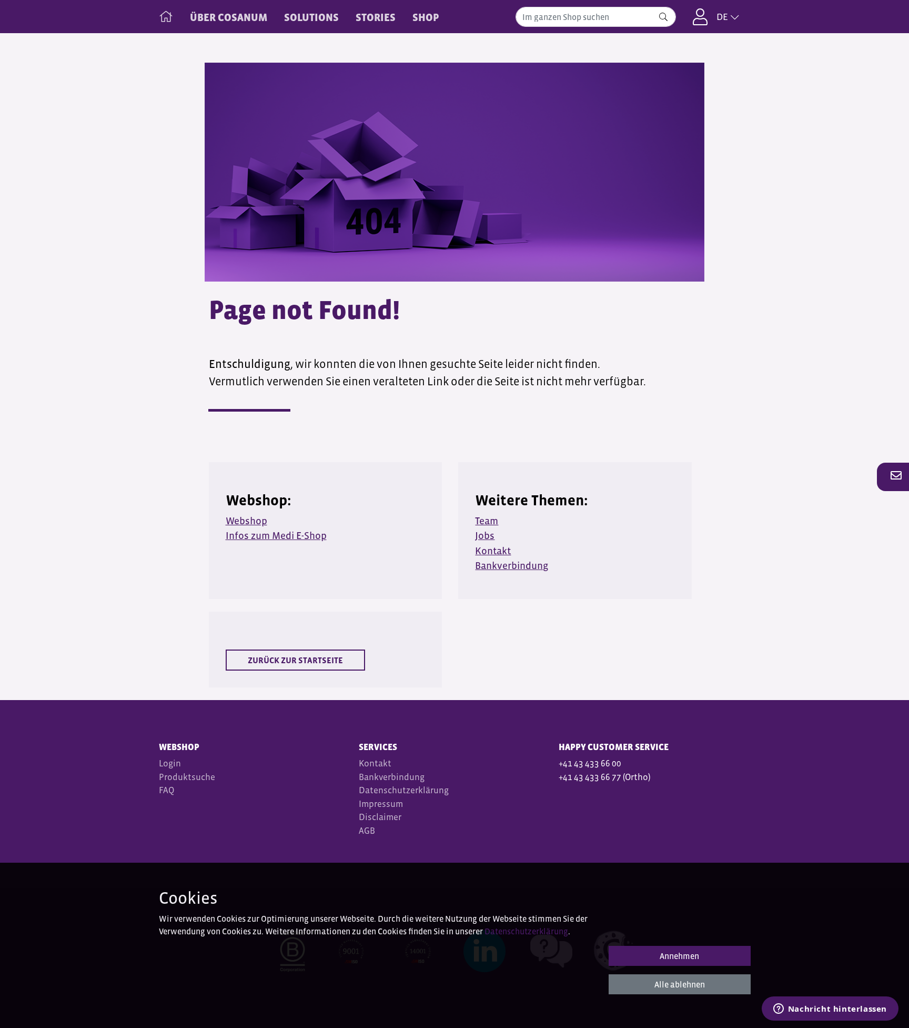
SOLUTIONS (311, 17)
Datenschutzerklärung (404, 790)
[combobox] (596, 17)
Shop (425, 17)
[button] (893, 476)
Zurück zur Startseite (295, 660)
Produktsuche (187, 777)
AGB (368, 831)
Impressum (381, 804)
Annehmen (679, 956)
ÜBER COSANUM (228, 17)
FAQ (166, 790)
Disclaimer (380, 817)
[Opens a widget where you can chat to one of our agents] (829, 1009)
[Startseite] (166, 14)
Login (170, 763)
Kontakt (375, 763)
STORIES (376, 17)
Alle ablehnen (679, 984)
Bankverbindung (392, 777)
